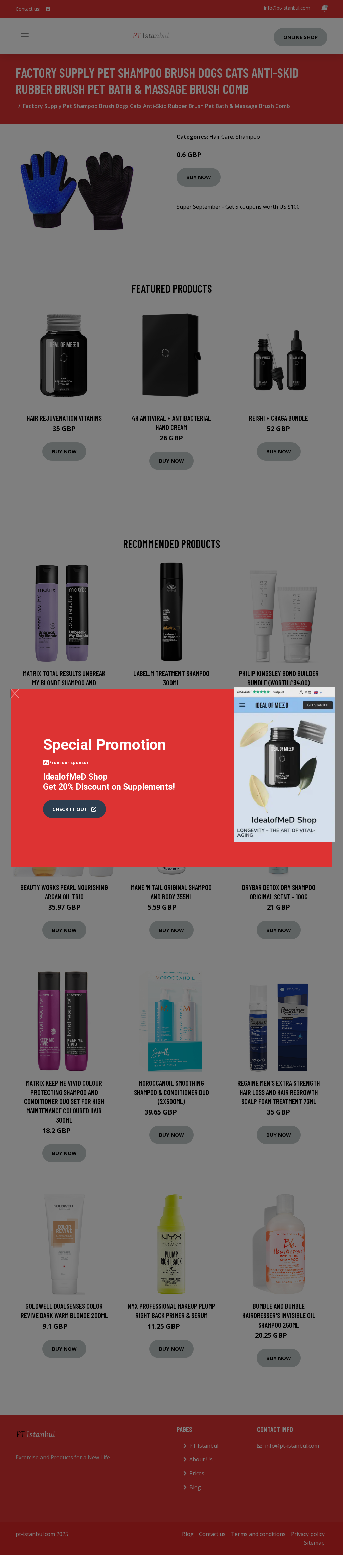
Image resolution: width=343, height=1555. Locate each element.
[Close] (15, 693)
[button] (74, 809)
